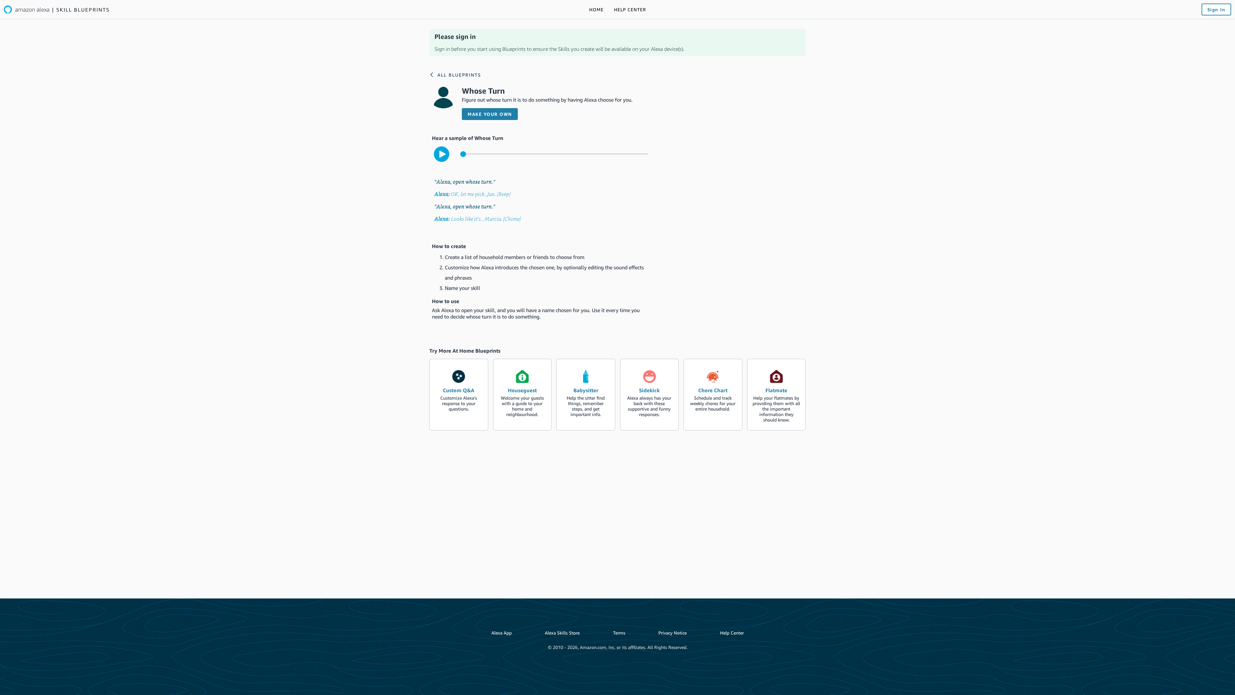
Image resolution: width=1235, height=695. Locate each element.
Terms (619, 632)
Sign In (1216, 9)
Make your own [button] (490, 114)
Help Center (732, 632)
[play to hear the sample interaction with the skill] (441, 154)
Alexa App (501, 632)
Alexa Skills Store (562, 632)
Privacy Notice (672, 632)
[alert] (617, 42)
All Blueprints (459, 75)
